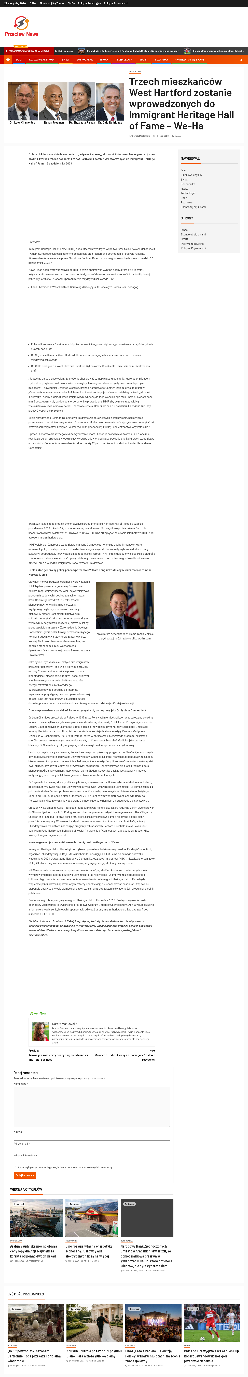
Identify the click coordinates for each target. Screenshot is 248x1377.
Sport (144, 59)
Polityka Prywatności (116, 3)
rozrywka (12, 1346)
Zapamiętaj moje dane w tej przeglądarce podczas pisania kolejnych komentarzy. (65, 1167)
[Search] (241, 59)
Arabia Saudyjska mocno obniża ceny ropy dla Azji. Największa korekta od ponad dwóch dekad (33, 1251)
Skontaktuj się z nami (52, 3)
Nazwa (19, 1131)
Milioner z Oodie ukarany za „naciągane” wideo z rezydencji (125, 1055)
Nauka (104, 59)
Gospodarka (85, 59)
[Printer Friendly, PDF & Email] (38, 1013)
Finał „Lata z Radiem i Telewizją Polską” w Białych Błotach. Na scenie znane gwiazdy (99, 50)
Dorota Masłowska (141, 136)
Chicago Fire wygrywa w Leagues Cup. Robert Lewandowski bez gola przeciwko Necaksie (212, 1356)
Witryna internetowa (25, 1155)
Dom (19, 59)
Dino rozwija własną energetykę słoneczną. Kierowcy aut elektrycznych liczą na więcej (89, 1251)
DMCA (71, 3)
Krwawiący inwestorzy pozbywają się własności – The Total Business (59, 1055)
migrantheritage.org (115, 909)
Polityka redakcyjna (89, 3)
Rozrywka (161, 59)
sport (187, 1346)
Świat (65, 59)
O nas (33, 3)
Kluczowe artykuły (41, 59)
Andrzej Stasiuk (36, 1261)
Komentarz (21, 1083)
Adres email (22, 1143)
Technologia (123, 59)
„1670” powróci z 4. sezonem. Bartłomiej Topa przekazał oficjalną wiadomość (34, 1356)
